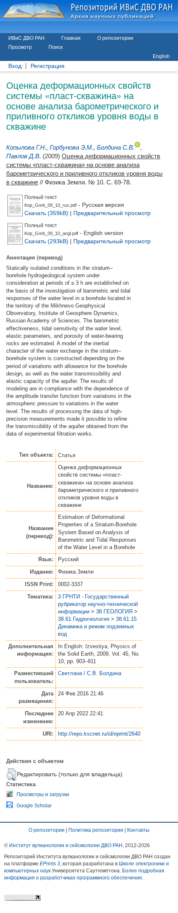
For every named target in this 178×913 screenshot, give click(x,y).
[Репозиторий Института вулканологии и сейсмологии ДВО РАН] (89, 10)
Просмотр (20, 47)
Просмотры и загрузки (43, 794)
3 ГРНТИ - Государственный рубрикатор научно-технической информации (98, 604)
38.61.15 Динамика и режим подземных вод (97, 626)
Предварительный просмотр (112, 213)
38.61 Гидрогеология (83, 619)
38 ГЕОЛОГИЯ (114, 611)
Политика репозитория (95, 830)
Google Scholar (34, 806)
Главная (71, 38)
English (161, 56)
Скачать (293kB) (46, 241)
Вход (15, 66)
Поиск (55, 47)
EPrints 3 (50, 864)
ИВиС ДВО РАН (26, 38)
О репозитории (115, 38)
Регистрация (48, 66)
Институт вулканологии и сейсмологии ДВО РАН (66, 845)
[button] (11, 774)
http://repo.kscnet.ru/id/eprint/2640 (99, 734)
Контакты (138, 830)
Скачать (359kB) (46, 213)
